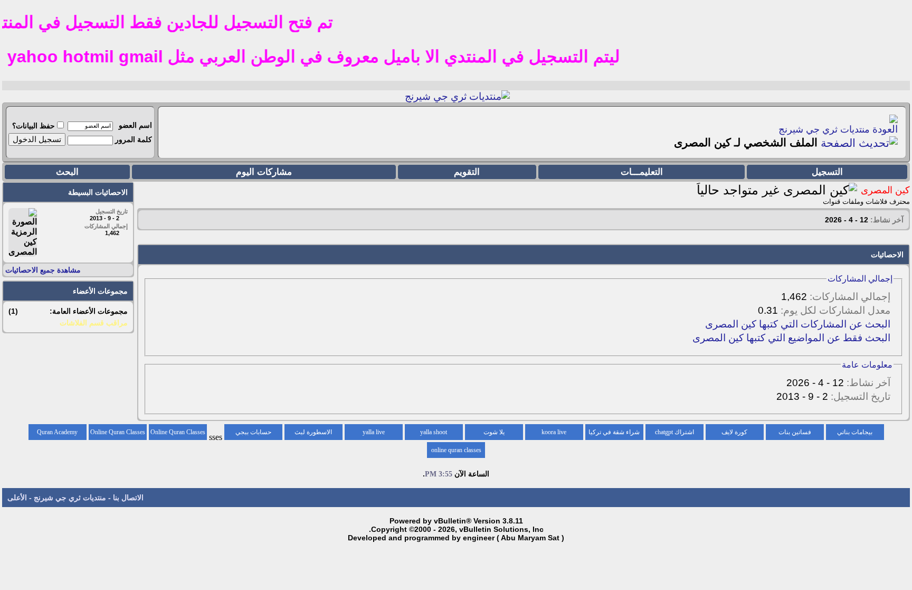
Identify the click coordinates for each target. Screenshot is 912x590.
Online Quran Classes (117, 432)
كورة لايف (734, 432)
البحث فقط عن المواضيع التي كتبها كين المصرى (791, 337)
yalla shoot (433, 432)
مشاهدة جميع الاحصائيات (43, 270)
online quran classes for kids (456, 452)
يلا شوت (494, 432)
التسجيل (827, 172)
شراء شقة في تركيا (614, 432)
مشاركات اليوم (264, 172)
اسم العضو (135, 125)
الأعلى (17, 497)
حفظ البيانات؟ (33, 125)
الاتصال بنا (128, 497)
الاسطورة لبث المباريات (313, 434)
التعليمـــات (642, 172)
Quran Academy (57, 432)
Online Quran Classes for (177, 434)
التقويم (467, 172)
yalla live (374, 432)
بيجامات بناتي (854, 432)
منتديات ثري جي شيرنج (824, 129)
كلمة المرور (133, 139)
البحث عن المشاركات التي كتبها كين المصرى (797, 324)
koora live (554, 432)
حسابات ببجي (253, 432)
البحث (67, 172)
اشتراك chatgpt (674, 432)
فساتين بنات (794, 432)
